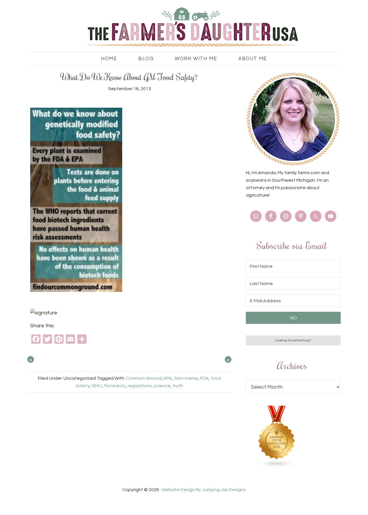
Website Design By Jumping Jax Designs (204, 489)
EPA (168, 378)
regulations (140, 385)
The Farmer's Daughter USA (184, 27)
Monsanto (115, 385)
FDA (204, 378)
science (162, 385)
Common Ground (144, 378)
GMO (96, 385)
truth (177, 385)
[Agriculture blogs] (277, 466)
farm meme (186, 378)
